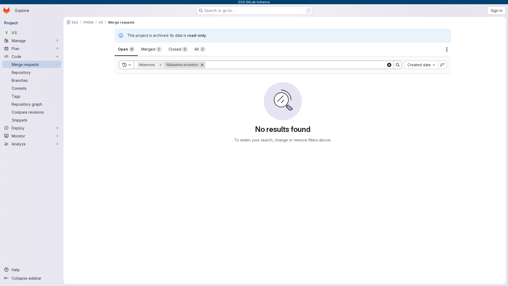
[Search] (397, 65)
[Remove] (202, 65)
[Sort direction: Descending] (442, 65)
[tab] (126, 49)
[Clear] (389, 65)
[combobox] (421, 65)
